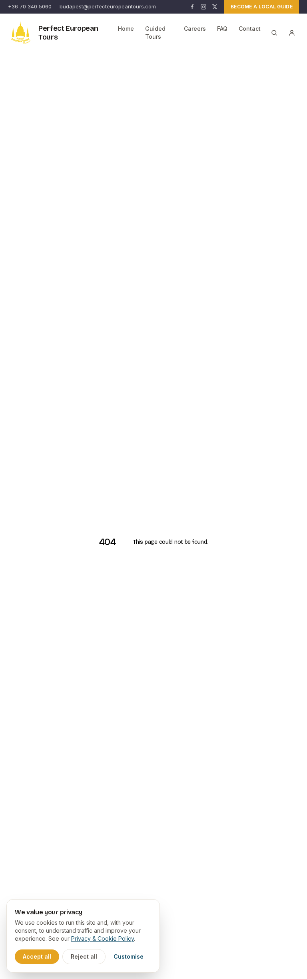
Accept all (37, 956)
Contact (250, 28)
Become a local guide (262, 7)
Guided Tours (155, 32)
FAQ (222, 28)
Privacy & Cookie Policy (102, 938)
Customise (129, 956)
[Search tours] (274, 33)
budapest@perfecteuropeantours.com (108, 6)
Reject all (84, 956)
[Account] (292, 33)
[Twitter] (214, 7)
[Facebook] (192, 7)
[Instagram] (203, 7)
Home (126, 28)
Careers (195, 28)
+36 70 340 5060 (30, 6)
